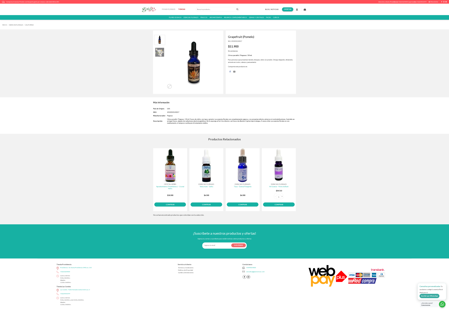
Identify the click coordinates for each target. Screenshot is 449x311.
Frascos (203, 17)
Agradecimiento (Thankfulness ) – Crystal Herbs (170, 187)
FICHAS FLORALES (168, 9)
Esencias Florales (191, 17)
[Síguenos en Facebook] (441, 2)
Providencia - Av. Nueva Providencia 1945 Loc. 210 (76, 267)
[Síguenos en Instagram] (444, 2)
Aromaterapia (216, 17)
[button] (433, 2)
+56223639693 (403, 2)
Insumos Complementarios (235, 17)
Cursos (276, 17)
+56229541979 (421, 2)
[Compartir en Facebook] (230, 72)
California (29, 25)
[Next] (217, 62)
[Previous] (171, 62)
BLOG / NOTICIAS (272, 9)
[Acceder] (297, 9)
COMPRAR (170, 205)
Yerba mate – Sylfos (206, 186)
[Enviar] (237, 9)
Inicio (4, 25)
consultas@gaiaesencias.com (255, 272)
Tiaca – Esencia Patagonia (242, 186)
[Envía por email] (234, 72)
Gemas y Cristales (256, 17)
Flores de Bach (175, 17)
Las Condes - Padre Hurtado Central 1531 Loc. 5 (75, 290)
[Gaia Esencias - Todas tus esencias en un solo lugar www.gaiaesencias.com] (150, 9)
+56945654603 (251, 267)
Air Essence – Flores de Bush (278, 186)
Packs (268, 17)
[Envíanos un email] (446, 2)
